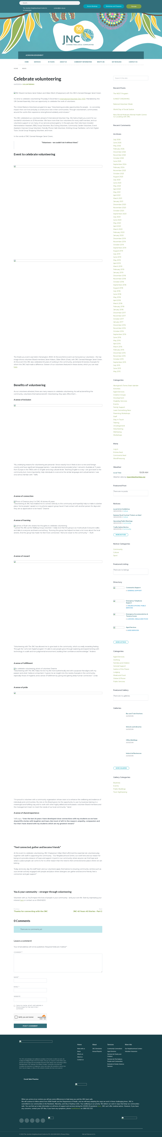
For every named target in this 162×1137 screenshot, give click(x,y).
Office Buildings (131, 740)
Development (118, 398)
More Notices (121, 534)
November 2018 (119, 279)
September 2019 (119, 248)
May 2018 (117, 297)
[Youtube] (32, 1120)
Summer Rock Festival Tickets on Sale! (127, 515)
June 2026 (117, 143)
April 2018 (117, 300)
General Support (135, 590)
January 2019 (118, 273)
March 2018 (117, 303)
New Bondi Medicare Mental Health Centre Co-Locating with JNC (130, 116)
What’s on (100, 62)
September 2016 (119, 334)
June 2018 (117, 294)
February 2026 (118, 149)
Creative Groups (119, 395)
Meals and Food (141, 619)
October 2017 (118, 319)
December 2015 (119, 353)
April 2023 (117, 189)
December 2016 (119, 325)
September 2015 (119, 362)
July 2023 (116, 180)
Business (116, 783)
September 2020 (120, 214)
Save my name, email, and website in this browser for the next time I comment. (29, 1007)
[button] (81, 1079)
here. (100, 1106)
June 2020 (117, 220)
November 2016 (119, 328)
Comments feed (119, 455)
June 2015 (117, 368)
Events (116, 404)
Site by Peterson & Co (88, 1134)
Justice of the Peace (121, 669)
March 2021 (117, 198)
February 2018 (118, 307)
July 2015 (116, 365)
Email (16, 987)
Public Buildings (119, 789)
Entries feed (118, 452)
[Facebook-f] (27, 1120)
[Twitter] (21, 1120)
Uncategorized (119, 426)
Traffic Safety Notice (120, 527)
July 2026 (116, 140)
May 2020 (117, 223)
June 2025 (117, 161)
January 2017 (118, 322)
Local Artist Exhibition (121, 509)
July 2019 (116, 254)
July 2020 (117, 217)
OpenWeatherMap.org (136, 477)
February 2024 (118, 167)
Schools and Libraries (134, 727)
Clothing (116, 660)
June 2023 (117, 183)
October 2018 (118, 282)
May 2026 (117, 146)
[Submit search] (145, 78)
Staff (115, 416)
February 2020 (119, 232)
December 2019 (119, 239)
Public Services (119, 682)
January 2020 (118, 235)
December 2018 (119, 276)
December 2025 (119, 152)
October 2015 (118, 359)
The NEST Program (120, 94)
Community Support (133, 587)
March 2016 (117, 347)
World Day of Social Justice (123, 109)
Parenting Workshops (121, 413)
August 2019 (118, 251)
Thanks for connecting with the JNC (31, 911)
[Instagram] (37, 1120)
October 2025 (118, 158)
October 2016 (118, 331)
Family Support (119, 407)
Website (17, 996)
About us (63, 62)
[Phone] (43, 1120)
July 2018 (116, 291)
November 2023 (119, 170)
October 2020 (118, 211)
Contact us (133, 62)
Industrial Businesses (134, 753)
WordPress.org (119, 458)
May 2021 (117, 192)
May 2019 (117, 260)
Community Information (83, 62)
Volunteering (28, 84)
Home (27, 62)
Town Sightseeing (120, 792)
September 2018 (119, 285)
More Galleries (121, 768)
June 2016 (117, 337)
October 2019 (118, 245)
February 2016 (118, 350)
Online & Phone (134, 606)
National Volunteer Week (123, 104)
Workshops (117, 435)
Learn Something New (122, 410)
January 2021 (118, 201)
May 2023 (117, 186)
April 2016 (117, 344)
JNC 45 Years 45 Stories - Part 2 (87, 911)
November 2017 (119, 316)
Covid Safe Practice (31, 1079)
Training (116, 423)
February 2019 (118, 269)
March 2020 (118, 229)
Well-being (117, 432)
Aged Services (118, 392)
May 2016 (117, 341)
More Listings (121, 642)
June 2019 (117, 257)
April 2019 (117, 263)
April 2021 (117, 195)
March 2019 (117, 266)
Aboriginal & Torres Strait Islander (125, 386)
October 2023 (118, 174)
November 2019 (119, 242)
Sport (115, 556)
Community (127, 523)
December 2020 (119, 204)
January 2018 (118, 310)
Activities (116, 389)
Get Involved (116, 62)
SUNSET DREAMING (121, 99)
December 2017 (119, 313)
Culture (125, 511)
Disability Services (120, 401)
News (24, 68)
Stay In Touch (118, 420)
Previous (17, 909)
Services (37, 62)
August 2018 (118, 288)
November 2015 (119, 356)
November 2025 (119, 155)
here (15, 367)
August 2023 (118, 177)
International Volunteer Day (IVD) (73, 99)
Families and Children (121, 663)
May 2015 (116, 371)
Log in (115, 449)
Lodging (131, 619)
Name (16, 977)
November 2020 (119, 208)
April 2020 (117, 226)
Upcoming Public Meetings (123, 521)
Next (100, 909)
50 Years (51, 62)
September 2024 (119, 164)
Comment (18, 952)
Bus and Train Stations (134, 713)
